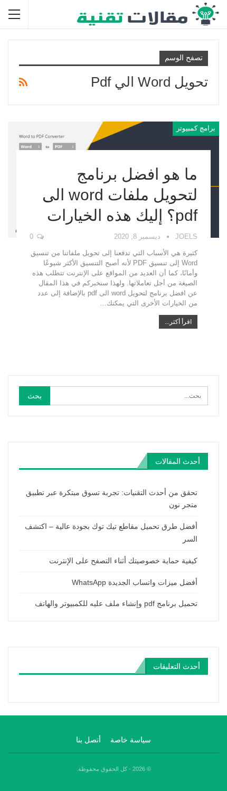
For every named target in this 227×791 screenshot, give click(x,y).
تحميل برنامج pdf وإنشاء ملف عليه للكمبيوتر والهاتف (116, 603)
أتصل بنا (88, 740)
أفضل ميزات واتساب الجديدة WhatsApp (134, 582)
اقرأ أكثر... (178, 321)
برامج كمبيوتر (195, 128)
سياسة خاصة (130, 740)
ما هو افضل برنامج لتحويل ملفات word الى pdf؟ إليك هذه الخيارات (119, 194)
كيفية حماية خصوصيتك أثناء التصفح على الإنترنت (123, 560)
